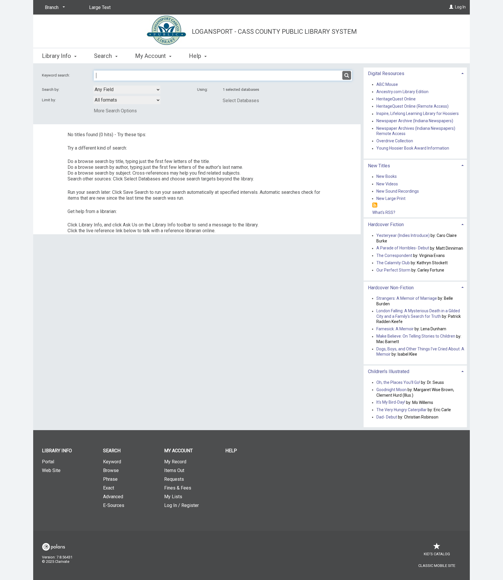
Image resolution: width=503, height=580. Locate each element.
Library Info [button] (57, 55)
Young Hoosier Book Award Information (412, 148)
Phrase (110, 479)
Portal (48, 461)
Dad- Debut (386, 417)
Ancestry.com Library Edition (402, 91)
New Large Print (390, 198)
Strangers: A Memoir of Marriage (406, 298)
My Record (175, 461)
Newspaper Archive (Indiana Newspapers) (414, 121)
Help (231, 450)
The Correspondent (394, 255)
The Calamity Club (393, 262)
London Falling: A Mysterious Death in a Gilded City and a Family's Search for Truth (418, 314)
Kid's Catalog (437, 554)
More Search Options (115, 110)
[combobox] (126, 90)
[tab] (415, 72)
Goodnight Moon (391, 389)
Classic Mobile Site (436, 565)
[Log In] (451, 7)
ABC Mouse (387, 84)
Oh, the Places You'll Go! (398, 382)
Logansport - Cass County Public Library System (274, 31)
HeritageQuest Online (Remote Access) (412, 106)
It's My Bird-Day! (390, 402)
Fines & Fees (177, 488)
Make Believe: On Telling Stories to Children (415, 336)
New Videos (387, 184)
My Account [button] (151, 55)
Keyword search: (56, 75)
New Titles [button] (379, 165)
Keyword (112, 461)
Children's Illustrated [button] (388, 371)
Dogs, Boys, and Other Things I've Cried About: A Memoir (420, 351)
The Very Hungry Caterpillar (401, 409)
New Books (386, 176)
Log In (460, 7)
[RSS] (374, 205)
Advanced (113, 496)
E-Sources (113, 505)
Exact (108, 488)
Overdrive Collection (394, 141)
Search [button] (103, 55)
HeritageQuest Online (396, 99)
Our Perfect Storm (393, 270)
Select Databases (241, 100)
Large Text (100, 7)
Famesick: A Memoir (395, 329)
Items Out (174, 470)
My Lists (173, 496)
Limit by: (49, 100)
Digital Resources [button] (386, 73)
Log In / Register (181, 505)
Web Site (51, 470)
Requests (174, 479)
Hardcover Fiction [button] (386, 224)
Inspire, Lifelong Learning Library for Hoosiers (417, 113)
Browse (111, 470)
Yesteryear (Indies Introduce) (403, 235)
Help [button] (196, 55)
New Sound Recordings (397, 191)
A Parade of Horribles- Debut (403, 248)
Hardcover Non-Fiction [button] (391, 287)
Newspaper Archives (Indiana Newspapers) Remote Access (415, 131)
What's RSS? (383, 212)
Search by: (51, 89)
